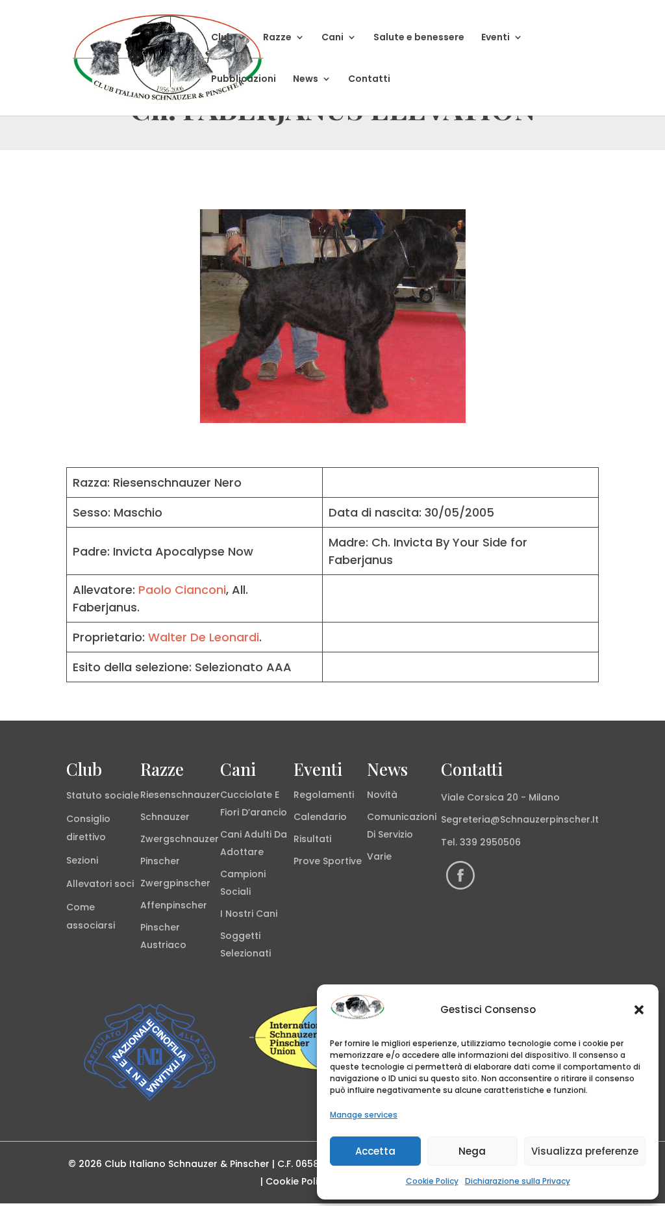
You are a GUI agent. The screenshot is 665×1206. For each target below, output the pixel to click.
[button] (639, 1009)
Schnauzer (165, 816)
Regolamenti (324, 794)
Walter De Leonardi (203, 637)
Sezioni (82, 860)
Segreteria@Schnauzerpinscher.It (520, 819)
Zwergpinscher (175, 883)
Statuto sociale (102, 795)
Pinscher (160, 860)
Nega (472, 1151)
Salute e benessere (418, 38)
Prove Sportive (328, 860)
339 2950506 (490, 842)
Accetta (375, 1151)
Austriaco (163, 944)
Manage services (363, 1114)
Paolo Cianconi (182, 590)
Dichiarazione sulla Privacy (517, 1181)
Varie (379, 856)
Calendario (320, 816)
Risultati (312, 838)
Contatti (369, 79)
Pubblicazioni (243, 79)
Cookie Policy (432, 1181)
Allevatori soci (100, 883)
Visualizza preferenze (584, 1151)
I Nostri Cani (248, 913)
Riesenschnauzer (180, 794)
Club (222, 38)
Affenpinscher (173, 905)
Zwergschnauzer (179, 838)
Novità (382, 794)
